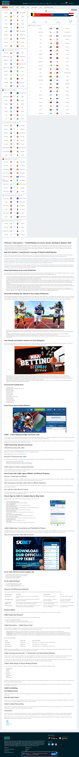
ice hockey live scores (22, 261)
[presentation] (28, 16)
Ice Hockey (32, 3)
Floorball (50, 3)
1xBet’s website (23, 454)
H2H (70, 22)
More (55, 3)
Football (26, 3)
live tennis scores (30, 261)
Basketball (44, 3)
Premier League (34, 7)
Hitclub (7, 725)
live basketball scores (13, 261)
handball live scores (38, 261)
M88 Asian (6, 747)
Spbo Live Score (53, 299)
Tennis (38, 3)
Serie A (40, 7)
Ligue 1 (28, 7)
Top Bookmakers (63, 3)
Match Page (34, 22)
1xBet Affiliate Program (9, 752)
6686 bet (27, 749)
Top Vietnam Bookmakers (9, 749)
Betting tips (6, 750)
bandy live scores (56, 261)
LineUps (46, 22)
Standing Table (58, 22)
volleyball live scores (47, 261)
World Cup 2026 (51, 11)
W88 (26, 750)
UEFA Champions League (48, 7)
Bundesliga (23, 7)
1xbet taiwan (9, 723)
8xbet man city (28, 747)
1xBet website (13, 502)
